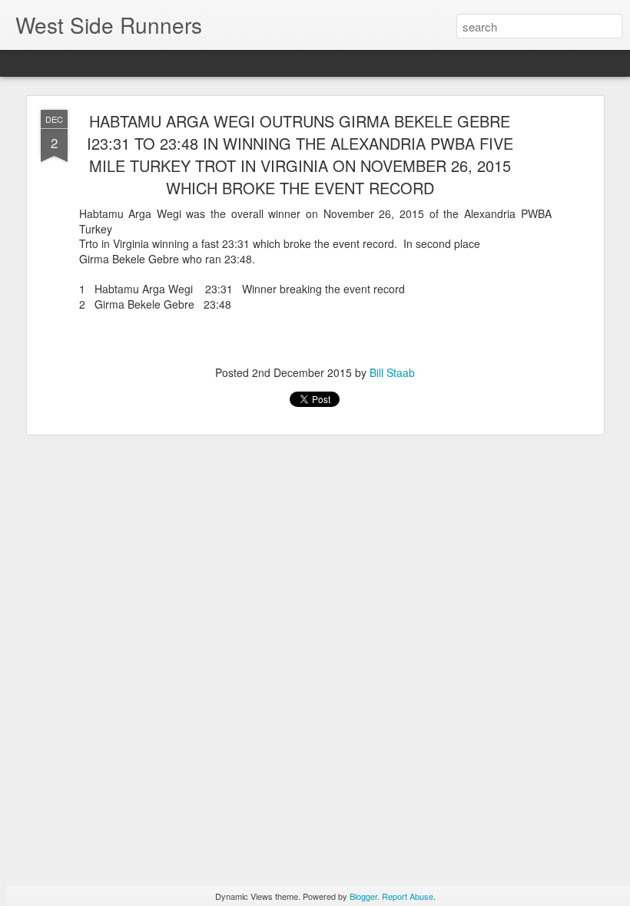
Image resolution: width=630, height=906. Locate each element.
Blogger (363, 896)
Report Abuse (407, 896)
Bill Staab (392, 372)
